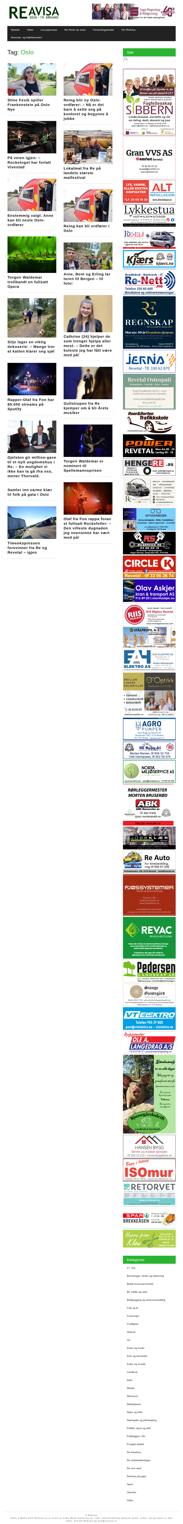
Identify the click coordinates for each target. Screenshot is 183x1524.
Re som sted (134, 1468)
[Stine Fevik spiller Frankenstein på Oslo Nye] (32, 94)
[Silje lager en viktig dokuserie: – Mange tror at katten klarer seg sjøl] (32, 336)
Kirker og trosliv (135, 1348)
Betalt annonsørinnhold (140, 1283)
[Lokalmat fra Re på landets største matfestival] (88, 163)
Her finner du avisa (75, 29)
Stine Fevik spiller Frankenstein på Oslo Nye (29, 104)
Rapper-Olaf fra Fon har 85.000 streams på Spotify (31, 404)
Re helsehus (134, 1452)
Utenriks (131, 1492)
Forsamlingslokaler (103, 29)
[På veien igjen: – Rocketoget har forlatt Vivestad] (32, 152)
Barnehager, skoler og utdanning (145, 1275)
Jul (128, 1340)
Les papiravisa (49, 29)
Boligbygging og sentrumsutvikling (146, 1299)
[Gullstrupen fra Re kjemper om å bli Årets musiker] (88, 398)
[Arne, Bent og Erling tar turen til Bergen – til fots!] (88, 268)
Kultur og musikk (136, 1364)
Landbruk (132, 1372)
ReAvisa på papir (136, 1476)
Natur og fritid (134, 1412)
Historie (131, 1332)
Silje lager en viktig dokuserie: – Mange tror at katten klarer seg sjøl (31, 346)
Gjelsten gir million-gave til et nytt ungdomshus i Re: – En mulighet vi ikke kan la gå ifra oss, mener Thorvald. (32, 466)
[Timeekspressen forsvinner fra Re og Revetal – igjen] (32, 538)
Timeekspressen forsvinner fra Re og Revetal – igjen (27, 547)
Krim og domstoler (137, 1356)
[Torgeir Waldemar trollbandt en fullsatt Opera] (32, 272)
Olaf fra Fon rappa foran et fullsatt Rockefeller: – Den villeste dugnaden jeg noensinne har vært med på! (87, 528)
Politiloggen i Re (136, 1436)
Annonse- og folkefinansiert (26, 37)
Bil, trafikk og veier (137, 1291)
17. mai (131, 1267)
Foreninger (133, 1316)
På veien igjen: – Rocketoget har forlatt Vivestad (29, 162)
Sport (130, 1484)
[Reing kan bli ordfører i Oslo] (88, 220)
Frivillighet (132, 1324)
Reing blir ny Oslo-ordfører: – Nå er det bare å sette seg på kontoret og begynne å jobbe (86, 109)
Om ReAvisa (128, 29)
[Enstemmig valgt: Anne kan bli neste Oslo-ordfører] (32, 210)
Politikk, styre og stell (138, 1428)
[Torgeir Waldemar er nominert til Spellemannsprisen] (88, 456)
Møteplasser (134, 1404)
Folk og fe (132, 1307)
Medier (131, 1388)
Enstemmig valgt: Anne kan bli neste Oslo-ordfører (30, 220)
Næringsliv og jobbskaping (142, 1420)
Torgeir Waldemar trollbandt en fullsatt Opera (28, 282)
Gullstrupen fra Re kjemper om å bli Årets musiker (86, 408)
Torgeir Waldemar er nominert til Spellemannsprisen (83, 465)
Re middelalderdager (139, 1460)
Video (30, 29)
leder (130, 1380)
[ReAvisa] (34, 18)
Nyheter (15, 29)
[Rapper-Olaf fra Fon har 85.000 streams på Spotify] (32, 394)
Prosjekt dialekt (135, 1444)
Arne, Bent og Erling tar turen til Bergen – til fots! (87, 278)
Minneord (132, 1396)
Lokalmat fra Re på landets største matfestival (82, 173)
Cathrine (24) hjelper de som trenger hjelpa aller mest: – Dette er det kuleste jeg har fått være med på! (88, 345)
